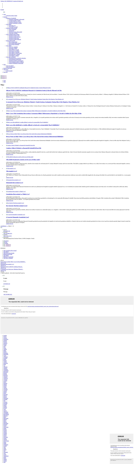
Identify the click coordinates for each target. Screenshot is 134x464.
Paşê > (5, 226)
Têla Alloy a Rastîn (13, 33)
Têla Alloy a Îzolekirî (10, 57)
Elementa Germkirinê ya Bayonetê (16, 19)
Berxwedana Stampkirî (14, 44)
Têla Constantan (12, 29)
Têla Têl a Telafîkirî (13, 47)
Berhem (5, 16)
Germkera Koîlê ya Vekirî (14, 20)
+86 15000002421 (6, 1)
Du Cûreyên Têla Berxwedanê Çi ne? (16, 205)
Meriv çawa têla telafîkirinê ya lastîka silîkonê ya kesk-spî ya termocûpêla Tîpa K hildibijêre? (32, 125)
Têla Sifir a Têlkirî (13, 48)
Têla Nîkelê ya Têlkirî (14, 55)
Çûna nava (5, 69)
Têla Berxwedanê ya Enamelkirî (16, 60)
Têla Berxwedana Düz (14, 38)
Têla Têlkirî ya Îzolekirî (14, 52)
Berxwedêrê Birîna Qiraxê (15, 43)
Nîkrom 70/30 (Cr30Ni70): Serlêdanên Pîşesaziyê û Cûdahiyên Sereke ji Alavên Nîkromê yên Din (34, 90)
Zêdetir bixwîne (9, 96)
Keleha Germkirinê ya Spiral (15, 23)
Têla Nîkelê (8, 24)
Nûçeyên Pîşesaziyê (10, 67)
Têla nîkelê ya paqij (13, 27)
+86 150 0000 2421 (7, 233)
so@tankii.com (18, 1)
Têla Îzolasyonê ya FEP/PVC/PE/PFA (17, 58)
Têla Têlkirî (8, 45)
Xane (4, 14)
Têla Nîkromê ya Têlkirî (14, 54)
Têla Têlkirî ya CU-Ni (14, 49)
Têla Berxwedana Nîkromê (15, 39)
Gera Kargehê (9, 70)
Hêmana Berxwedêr (10, 40)
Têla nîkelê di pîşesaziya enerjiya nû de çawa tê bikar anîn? (23, 159)
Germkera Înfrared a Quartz (15, 22)
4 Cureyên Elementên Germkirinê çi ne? (17, 217)
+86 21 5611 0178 (7, 236)
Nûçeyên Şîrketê (9, 65)
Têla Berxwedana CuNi (14, 35)
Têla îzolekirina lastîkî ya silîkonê (16, 62)
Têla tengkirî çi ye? (11, 171)
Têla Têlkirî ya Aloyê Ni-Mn (15, 53)
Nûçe (4, 64)
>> (7, 226)
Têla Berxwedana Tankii (11, 15)
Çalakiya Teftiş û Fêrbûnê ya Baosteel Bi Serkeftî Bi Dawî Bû (23, 148)
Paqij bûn (5, 72)
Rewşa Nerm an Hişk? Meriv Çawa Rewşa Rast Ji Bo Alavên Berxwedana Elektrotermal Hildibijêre (34, 136)
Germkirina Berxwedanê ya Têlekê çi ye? (18, 194)
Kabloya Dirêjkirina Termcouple (16, 63)
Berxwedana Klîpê (13, 42)
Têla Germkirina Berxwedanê (12, 34)
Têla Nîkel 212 (12, 25)
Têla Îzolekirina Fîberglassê (15, 59)
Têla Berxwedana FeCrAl (14, 37)
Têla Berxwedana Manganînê (15, 32)
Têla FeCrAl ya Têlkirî (14, 50)
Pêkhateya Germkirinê (11, 18)
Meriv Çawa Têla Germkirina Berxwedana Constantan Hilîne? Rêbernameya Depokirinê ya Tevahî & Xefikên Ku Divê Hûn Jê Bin (43, 113)
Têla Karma (11, 30)
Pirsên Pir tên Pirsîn (7, 68)
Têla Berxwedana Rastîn (11, 28)
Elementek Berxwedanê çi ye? (14, 182)
